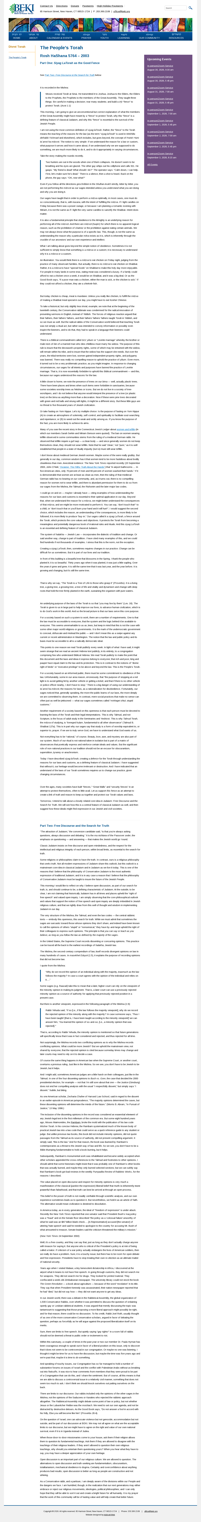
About (33, 38)
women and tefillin (126, 429)
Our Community (149, 38)
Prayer (86, 38)
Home (16, 38)
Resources (176, 38)
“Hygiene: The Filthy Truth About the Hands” (82, 467)
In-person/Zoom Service (160, 65)
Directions (62, 6)
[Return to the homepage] (21, 8)
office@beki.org (121, 11)
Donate (75, 6)
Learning (124, 38)
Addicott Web (109, 1515)
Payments (88, 6)
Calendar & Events (59, 38)
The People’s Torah (17, 57)
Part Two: (70, 75)
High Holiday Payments (110, 6)
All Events (152, 164)
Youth (104, 38)
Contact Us (46, 6)
